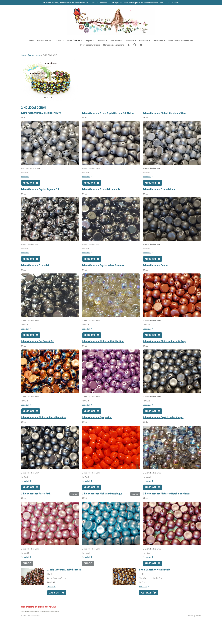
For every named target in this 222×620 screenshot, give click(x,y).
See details (25, 176)
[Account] (128, 45)
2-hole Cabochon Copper (155, 265)
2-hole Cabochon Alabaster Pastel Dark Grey (43, 417)
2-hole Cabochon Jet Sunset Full (37, 341)
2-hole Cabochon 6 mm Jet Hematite (101, 189)
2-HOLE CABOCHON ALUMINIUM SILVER (41, 113)
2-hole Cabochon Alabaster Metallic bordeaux (166, 493)
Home (23, 55)
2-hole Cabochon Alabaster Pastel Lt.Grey (164, 341)
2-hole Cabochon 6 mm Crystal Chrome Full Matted (108, 113)
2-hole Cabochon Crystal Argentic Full (40, 189)
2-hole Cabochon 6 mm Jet (35, 265)
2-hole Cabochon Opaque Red (97, 417)
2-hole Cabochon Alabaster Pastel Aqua (102, 493)
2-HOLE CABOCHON (50, 55)
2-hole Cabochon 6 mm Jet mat (159, 189)
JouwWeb (198, 616)
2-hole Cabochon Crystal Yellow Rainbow (103, 265)
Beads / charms (34, 55)
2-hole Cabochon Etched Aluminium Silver (164, 113)
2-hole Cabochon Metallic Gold (154, 569)
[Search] (135, 44)
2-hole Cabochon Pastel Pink (35, 493)
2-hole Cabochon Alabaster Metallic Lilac (103, 341)
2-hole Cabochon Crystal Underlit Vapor (163, 417)
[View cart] (141, 45)
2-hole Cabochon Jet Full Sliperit (64, 569)
